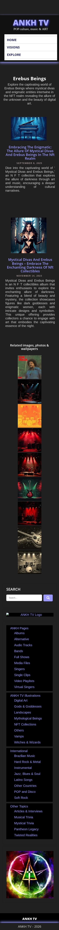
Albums (19, 633)
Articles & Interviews (28, 811)
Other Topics (19, 806)
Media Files (22, 663)
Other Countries (25, 785)
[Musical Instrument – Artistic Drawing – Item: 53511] (29, 426)
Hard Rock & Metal (27, 762)
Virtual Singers (24, 687)
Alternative (21, 639)
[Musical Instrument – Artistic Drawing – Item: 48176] (29, 499)
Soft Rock (21, 797)
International (19, 751)
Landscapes (22, 712)
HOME (12, 40)
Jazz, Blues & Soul (27, 773)
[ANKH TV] (29, 614)
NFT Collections (25, 724)
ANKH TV (31, 22)
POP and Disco (25, 791)
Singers (19, 669)
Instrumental (23, 768)
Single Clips (22, 675)
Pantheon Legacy (26, 829)
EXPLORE (14, 55)
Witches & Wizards (27, 742)
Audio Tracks (23, 645)
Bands (18, 651)
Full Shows (21, 657)
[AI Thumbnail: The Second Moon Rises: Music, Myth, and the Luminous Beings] (29, 451)
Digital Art (21, 700)
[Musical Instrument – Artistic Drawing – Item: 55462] (29, 573)
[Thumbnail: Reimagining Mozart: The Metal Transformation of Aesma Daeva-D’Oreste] (29, 524)
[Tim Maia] (29, 377)
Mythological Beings (28, 718)
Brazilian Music (24, 756)
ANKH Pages (19, 628)
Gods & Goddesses (28, 706)
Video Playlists (24, 681)
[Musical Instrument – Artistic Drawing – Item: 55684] (29, 548)
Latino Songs (23, 779)
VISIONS (13, 47)
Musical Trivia (23, 817)
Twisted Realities (25, 835)
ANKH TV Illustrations (25, 695)
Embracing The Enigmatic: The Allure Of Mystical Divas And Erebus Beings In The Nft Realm (30, 153)
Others (19, 730)
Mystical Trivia (24, 823)
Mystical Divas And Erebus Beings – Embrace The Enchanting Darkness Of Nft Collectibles (30, 265)
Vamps (19, 736)
